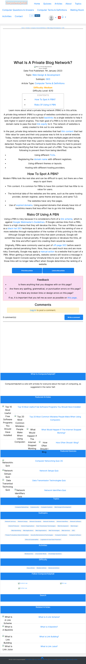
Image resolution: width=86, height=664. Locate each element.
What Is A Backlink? (49, 627)
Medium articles (41, 568)
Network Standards (35, 521)
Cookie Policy (45, 659)
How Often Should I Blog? (67, 442)
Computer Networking (21, 507)
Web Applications (28, 530)
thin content (67, 131)
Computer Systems (46, 507)
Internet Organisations (27, 526)
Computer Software (75, 535)
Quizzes (47, 3)
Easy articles (31, 568)
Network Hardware (48, 521)
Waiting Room (77, 10)
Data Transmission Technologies (45, 526)
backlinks (48, 117)
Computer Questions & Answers (18, 10)
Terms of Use (52, 659)
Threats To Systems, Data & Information (17, 535)
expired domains (24, 205)
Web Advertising (16, 530)
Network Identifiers (62, 521)
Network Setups (22, 521)
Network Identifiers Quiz (55, 490)
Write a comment (74, 317)
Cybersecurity (35, 507)
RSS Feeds (69, 659)
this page (72, 297)
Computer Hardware (61, 535)
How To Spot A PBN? (45, 99)
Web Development (63, 526)
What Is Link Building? (49, 636)
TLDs (52, 155)
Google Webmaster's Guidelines (28, 222)
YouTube (75, 659)
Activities (6, 16)
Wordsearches (29, 554)
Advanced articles (53, 568)
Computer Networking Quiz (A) (49, 461)
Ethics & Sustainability (31, 539)
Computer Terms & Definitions (52, 10)
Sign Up (37, 15)
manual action (47, 251)
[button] (52, 18)
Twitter (64, 659)
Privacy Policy (37, 659)
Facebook (59, 659)
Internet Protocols (13, 526)
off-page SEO (60, 245)
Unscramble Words (40, 554)
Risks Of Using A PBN (45, 104)
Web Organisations (41, 530)
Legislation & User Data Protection (51, 539)
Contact (19, 16)
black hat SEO (15, 228)
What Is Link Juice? (49, 646)
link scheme (66, 219)
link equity (42, 124)
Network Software (75, 521)
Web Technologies (54, 530)
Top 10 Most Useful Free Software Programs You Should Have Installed (49, 407)
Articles (58, 3)
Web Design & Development (54, 27)
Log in (31, 15)
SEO (63, 27)
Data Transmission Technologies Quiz (49, 480)
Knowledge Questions (55, 554)
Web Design (74, 526)
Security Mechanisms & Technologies (42, 535)
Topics (78, 3)
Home (37, 3)
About (69, 3)
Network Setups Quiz (49, 471)
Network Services (10, 521)
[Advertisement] (43, 43)
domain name (40, 159)
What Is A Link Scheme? (49, 617)
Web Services (66, 530)
